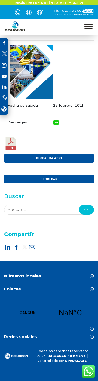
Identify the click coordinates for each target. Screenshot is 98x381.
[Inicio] (15, 26)
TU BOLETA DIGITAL (49, 3)
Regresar (49, 179)
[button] (86, 210)
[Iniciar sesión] (28, 13)
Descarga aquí (49, 158)
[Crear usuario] (39, 13)
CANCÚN (49, 313)
